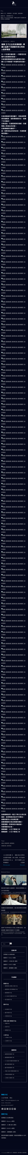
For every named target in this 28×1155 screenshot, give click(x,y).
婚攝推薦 (6, 843)
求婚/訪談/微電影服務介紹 (12, 1071)
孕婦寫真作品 (8, 1016)
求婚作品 (7, 1023)
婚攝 (2, 843)
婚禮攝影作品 (10, 15)
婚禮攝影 (12, 843)
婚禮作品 (3, 15)
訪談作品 (7, 1026)
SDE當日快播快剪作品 (11, 996)
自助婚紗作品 (8, 1009)
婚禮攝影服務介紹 (9, 1057)
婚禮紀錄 (3, 845)
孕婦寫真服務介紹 (9, 1074)
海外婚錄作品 (8, 999)
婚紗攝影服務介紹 (9, 1064)
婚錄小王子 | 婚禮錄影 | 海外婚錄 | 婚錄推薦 (12, 13)
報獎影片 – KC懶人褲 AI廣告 (10, 961)
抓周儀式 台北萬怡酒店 (9, 954)
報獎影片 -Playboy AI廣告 (10, 957)
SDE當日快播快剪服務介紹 (12, 1060)
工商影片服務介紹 (9, 1077)
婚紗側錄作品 (8, 1012)
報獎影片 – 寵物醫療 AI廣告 (10, 968)
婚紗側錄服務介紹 (9, 1067)
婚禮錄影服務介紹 (9, 1054)
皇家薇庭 (9, 845)
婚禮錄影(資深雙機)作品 (11, 989)
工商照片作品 (8, 1040)
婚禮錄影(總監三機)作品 (11, 986)
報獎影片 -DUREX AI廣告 (10, 964)
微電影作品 (8, 1030)
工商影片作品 (8, 1037)
